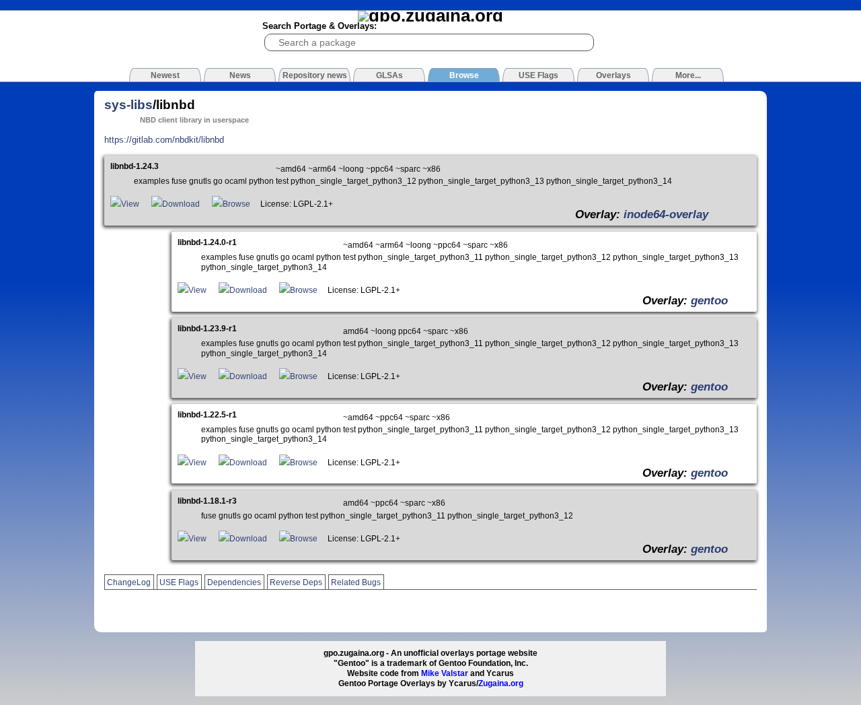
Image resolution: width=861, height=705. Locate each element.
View (130, 204)
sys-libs (128, 105)
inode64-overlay (666, 214)
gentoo (709, 300)
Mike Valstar (444, 673)
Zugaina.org (500, 683)
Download (181, 204)
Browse (236, 204)
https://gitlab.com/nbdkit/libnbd (164, 140)
